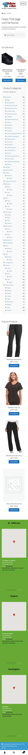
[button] (14, 541)
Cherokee (7, 167)
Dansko (9, 293)
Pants (8, 187)
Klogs (8, 217)
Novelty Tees (8, 240)
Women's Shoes (9, 285)
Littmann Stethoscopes (13, 136)
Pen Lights (9, 144)
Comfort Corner (11, 111)
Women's (7, 265)
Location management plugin (12, 589)
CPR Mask (9, 116)
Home (4, 13)
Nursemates (10, 302)
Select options (7, 80)
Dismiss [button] (3, 748)
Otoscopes (9, 142)
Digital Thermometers (12, 119)
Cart (21, 751)
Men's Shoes (8, 212)
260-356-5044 (9, 712)
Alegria (9, 288)
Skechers (9, 223)
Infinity (9, 215)
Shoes (8, 220)
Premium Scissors (11, 147)
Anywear (9, 290)
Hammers (9, 128)
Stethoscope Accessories (13, 156)
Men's (6, 198)
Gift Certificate (9, 170)
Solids (10, 178)
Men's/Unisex (8, 226)
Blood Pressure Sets (12, 108)
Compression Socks (12, 114)
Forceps (9, 122)
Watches (9, 164)
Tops (8, 192)
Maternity (7, 184)
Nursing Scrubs (9, 243)
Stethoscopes (10, 158)
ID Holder (9, 130)
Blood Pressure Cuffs (12, 105)
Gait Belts (9, 125)
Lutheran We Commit (10, 181)
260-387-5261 (9, 639)
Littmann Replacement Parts (14, 133)
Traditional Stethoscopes (13, 161)
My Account (4, 752)
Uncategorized (9, 262)
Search (14, 752)
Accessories (8, 97)
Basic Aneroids (10, 102)
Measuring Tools (11, 139)
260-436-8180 (9, 566)
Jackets (7, 173)
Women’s (9, 175)
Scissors (9, 153)
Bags (8, 100)
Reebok (9, 304)
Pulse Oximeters (11, 150)
